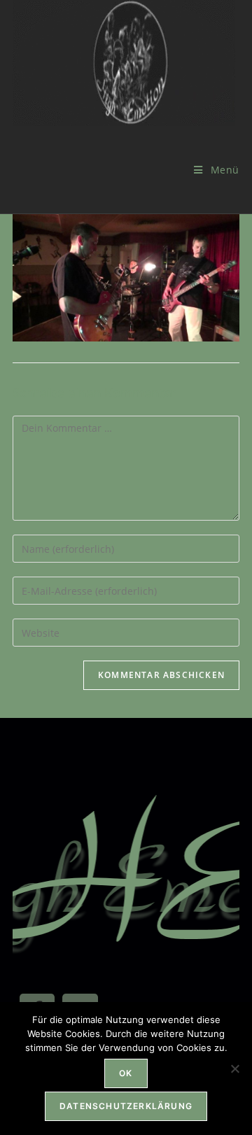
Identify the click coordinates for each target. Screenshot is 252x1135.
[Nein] (234, 1069)
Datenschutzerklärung (125, 1106)
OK (125, 1073)
